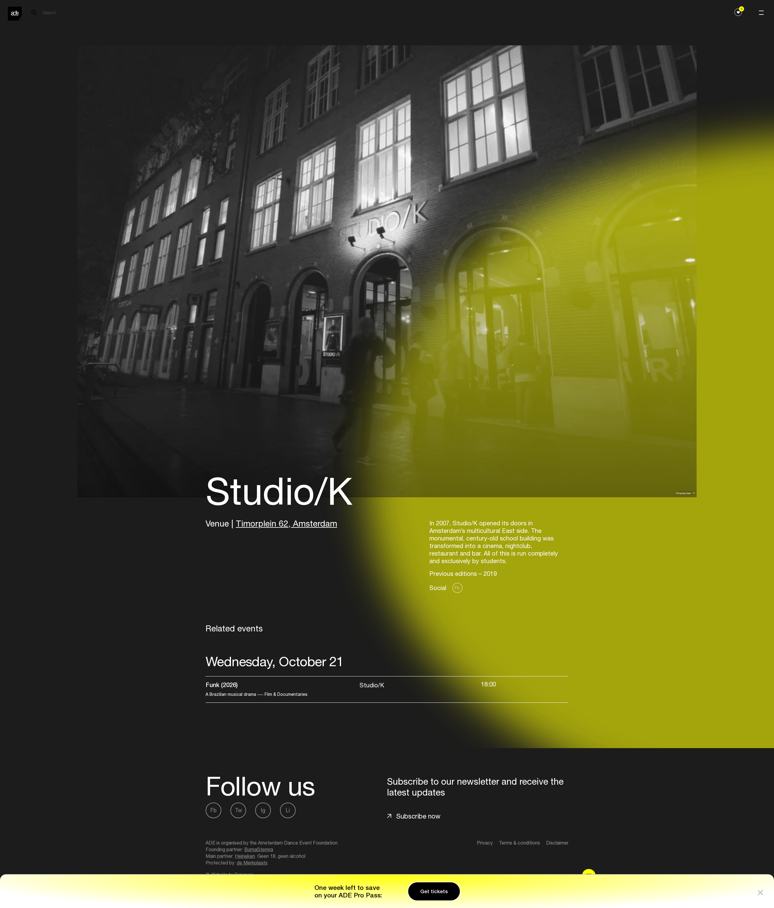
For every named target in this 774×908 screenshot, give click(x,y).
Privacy (485, 842)
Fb (457, 587)
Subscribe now (418, 816)
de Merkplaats (252, 862)
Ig (263, 810)
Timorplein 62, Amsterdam (286, 523)
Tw (238, 810)
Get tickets (434, 891)
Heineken (245, 856)
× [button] (760, 891)
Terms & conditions (519, 842)
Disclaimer (683, 493)
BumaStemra (258, 849)
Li (288, 810)
